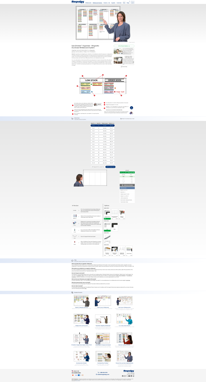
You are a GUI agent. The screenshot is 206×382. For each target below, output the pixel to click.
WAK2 (75, 244)
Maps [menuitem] (128, 2)
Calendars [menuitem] (119, 2)
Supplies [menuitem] (113, 2)
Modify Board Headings (128, 185)
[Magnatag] (129, 371)
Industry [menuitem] (106, 2)
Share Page (125, 66)
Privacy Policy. (78, 380)
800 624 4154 (125, 52)
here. (85, 288)
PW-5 (75, 238)
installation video (80, 275)
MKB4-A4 (74, 218)
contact (124, 51)
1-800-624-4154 (103, 372)
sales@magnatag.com (127, 53)
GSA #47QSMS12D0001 (76, 372)
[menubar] (109, 3)
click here (128, 280)
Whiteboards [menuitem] (88, 2)
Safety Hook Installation (120, 275)
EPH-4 (75, 225)
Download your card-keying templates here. (114, 109)
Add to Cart (130, 172)
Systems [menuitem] (97, 2)
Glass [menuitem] (124, 2)
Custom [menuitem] (132, 2)
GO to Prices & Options (123, 45)
